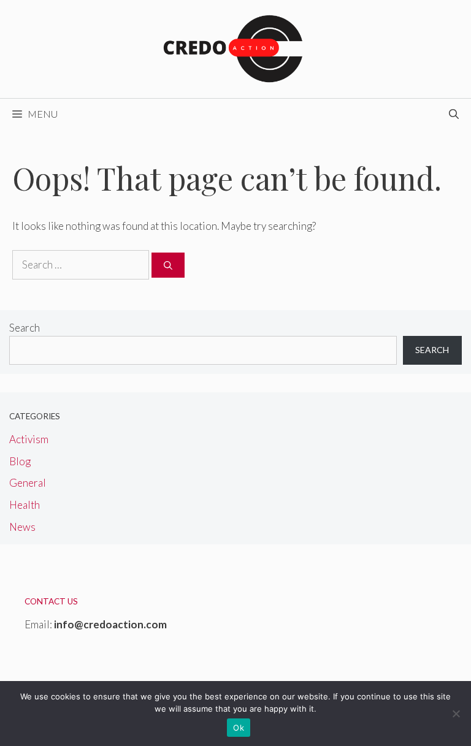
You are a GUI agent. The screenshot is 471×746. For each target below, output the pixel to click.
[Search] (168, 265)
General (27, 482)
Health (24, 504)
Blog (20, 461)
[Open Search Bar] (454, 114)
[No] (456, 713)
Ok (238, 728)
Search (24, 327)
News (22, 526)
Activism (28, 439)
